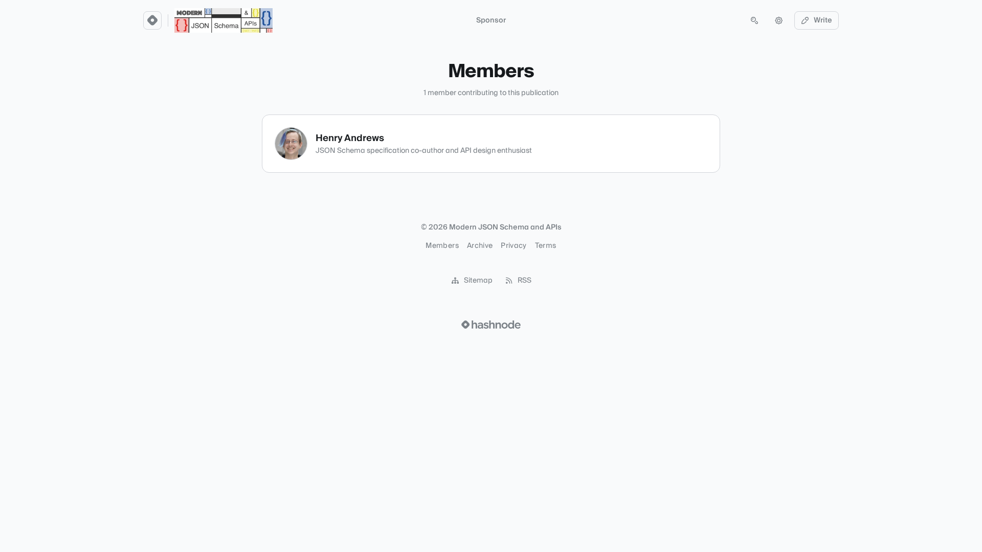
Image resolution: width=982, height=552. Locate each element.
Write (823, 20)
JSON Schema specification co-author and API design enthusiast (424, 151)
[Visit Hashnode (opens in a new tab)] (491, 324)
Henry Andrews (350, 138)
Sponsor (491, 20)
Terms (545, 246)
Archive (480, 246)
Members (442, 246)
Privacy (513, 246)
